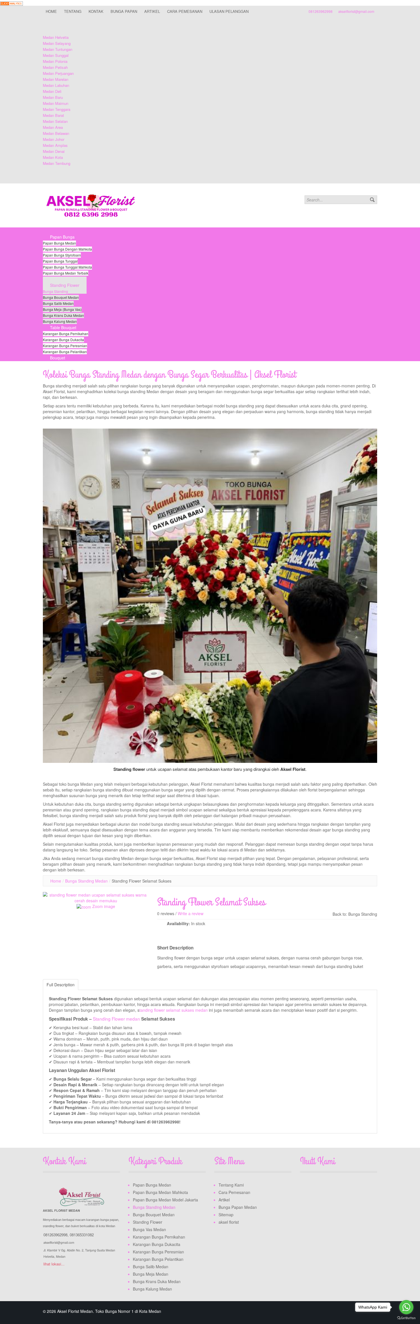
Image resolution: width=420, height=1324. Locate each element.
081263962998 (321, 11)
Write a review (190, 913)
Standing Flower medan (116, 1018)
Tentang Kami (231, 1185)
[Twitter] (315, 1186)
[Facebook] (304, 1186)
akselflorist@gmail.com (356, 11)
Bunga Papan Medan (238, 1207)
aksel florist (229, 1222)
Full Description (61, 984)
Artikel (224, 1200)
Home (55, 881)
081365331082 (82, 1234)
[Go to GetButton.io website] (406, 1318)
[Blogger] (348, 1186)
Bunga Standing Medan (86, 881)
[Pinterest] (337, 1186)
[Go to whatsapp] (406, 1307)
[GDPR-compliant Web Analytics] (11, 3)
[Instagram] (326, 1186)
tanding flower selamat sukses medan (174, 1010)
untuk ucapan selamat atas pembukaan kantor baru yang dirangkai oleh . (210, 769)
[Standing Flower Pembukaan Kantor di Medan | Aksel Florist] (210, 596)
